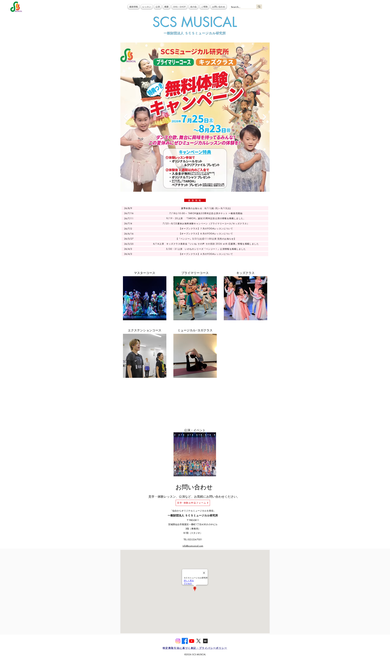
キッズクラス (245, 273)
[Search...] (259, 6)
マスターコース (144, 273)
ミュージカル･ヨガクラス (195, 330)
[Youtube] (192, 641)
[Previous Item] (125, 117)
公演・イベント (195, 430)
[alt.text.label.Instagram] (178, 641)
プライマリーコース (195, 273)
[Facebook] (185, 641)
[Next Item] (264, 117)
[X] (198, 641)
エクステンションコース (144, 330)
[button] (146, 6)
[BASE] (205, 641)
